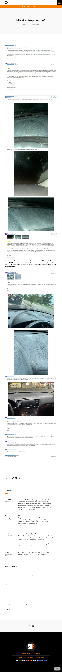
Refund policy (36, 653)
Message (7, 584)
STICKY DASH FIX (30, 657)
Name (6, 576)
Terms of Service (26, 653)
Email (33, 576)
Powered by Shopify (39, 657)
